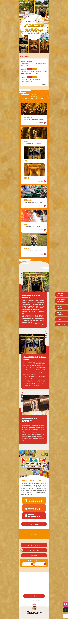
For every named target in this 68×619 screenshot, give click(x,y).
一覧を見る (44, 84)
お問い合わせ (61, 324)
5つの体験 (61, 294)
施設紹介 (60, 313)
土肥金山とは (61, 301)
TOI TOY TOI (61, 307)
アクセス (60, 319)
